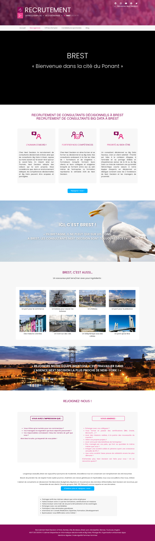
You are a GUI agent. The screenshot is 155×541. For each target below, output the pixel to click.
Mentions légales (64, 535)
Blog (87, 28)
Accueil (23, 28)
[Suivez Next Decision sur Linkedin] (114, 3)
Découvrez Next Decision (127, 6)
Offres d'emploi (51, 28)
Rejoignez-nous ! (77, 191)
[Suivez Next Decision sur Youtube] (124, 3)
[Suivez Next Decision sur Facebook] (129, 3)
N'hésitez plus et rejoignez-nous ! (77, 488)
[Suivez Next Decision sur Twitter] (135, 3)
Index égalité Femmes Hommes (85, 535)
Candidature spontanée (71, 28)
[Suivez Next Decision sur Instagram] (119, 3)
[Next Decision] (48, 9)
